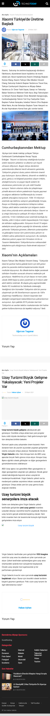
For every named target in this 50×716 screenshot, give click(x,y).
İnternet (21, 650)
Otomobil (21, 660)
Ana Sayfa (5, 15)
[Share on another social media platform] (44, 64)
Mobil (20, 656)
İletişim (21, 706)
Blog (4, 650)
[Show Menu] (3, 3)
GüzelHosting (7, 640)
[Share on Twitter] (25, 64)
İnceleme (5, 663)
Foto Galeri (6, 656)
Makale (21, 653)
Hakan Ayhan (16, 392)
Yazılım (37, 662)
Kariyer (4, 703)
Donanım (5, 653)
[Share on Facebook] (15, 64)
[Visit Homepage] (25, 3)
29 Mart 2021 (32, 30)
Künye (12, 703)
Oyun (20, 663)
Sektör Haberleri (40, 650)
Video (36, 658)
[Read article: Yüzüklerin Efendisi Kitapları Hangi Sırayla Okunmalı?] (7, 676)
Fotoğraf (5, 660)
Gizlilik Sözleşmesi (8, 706)
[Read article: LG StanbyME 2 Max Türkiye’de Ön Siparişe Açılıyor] (7, 686)
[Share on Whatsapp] (35, 64)
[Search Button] (47, 3)
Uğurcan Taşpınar (18, 30)
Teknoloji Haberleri (38, 654)
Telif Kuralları (35, 703)
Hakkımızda (23, 703)
